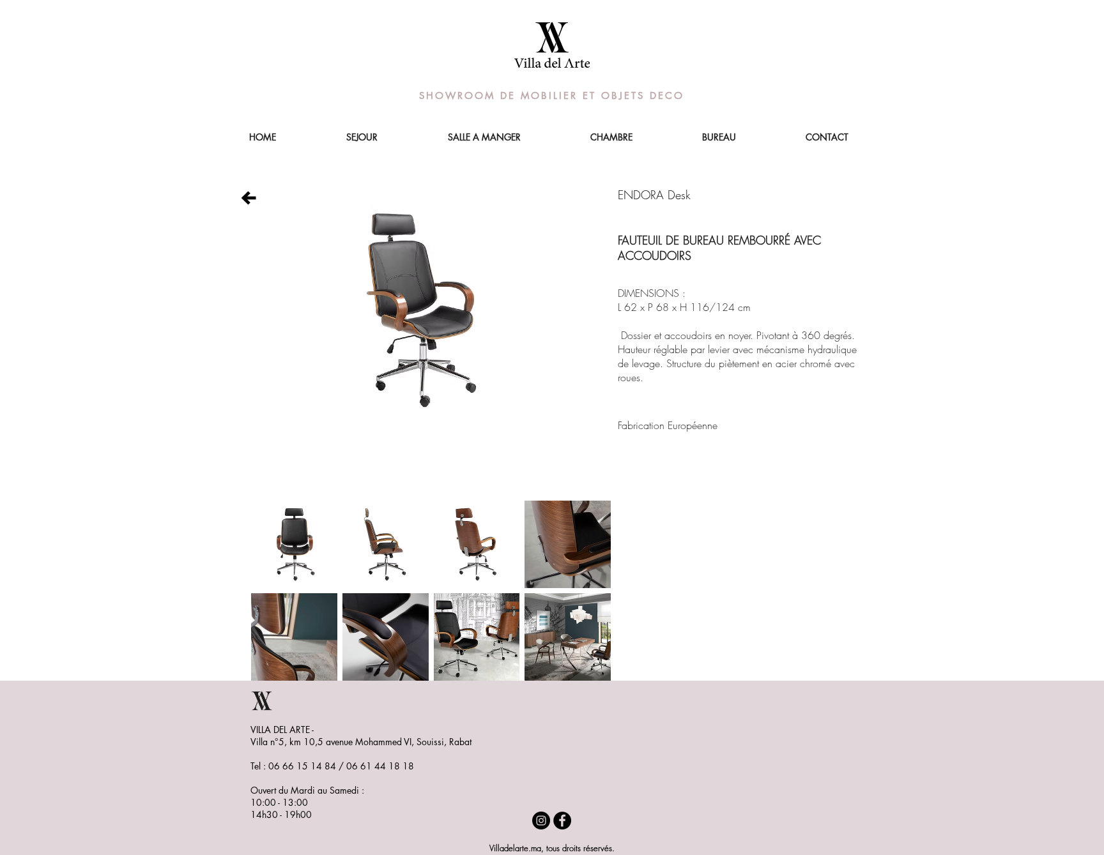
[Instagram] (541, 820)
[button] (294, 544)
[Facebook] (562, 820)
